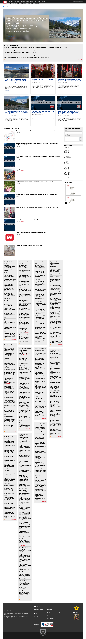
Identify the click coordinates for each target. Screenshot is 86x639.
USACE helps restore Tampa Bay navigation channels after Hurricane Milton (55, 370)
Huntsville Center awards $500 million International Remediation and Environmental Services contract (9, 308)
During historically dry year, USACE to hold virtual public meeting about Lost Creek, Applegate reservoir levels (24, 338)
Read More (11, 36)
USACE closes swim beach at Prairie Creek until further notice (40, 394)
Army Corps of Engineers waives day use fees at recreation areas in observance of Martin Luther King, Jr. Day (24, 575)
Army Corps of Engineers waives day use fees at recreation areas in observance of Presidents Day (9, 442)
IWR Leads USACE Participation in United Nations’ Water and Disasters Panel (55, 431)
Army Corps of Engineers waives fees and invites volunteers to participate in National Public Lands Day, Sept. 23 (24, 557)
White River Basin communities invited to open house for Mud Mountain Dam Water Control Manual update (24, 314)
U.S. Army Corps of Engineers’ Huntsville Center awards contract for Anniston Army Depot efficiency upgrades (9, 267)
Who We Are (13, 1)
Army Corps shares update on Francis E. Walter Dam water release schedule (9, 380)
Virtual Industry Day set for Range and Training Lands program (9, 335)
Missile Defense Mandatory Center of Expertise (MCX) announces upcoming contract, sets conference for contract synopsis (10, 276)
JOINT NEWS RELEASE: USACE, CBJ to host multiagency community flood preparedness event (24, 386)
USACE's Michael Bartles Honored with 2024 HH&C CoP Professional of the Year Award (56, 395)
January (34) (68, 164)
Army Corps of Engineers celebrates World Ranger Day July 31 (19, 52)
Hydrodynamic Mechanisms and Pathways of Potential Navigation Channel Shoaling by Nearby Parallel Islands (55, 270)
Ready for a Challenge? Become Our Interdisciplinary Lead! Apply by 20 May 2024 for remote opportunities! (55, 413)
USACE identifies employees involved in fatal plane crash (29, 220)
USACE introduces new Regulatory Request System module (24, 470)
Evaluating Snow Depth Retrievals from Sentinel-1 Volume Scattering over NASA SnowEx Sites (55, 313)
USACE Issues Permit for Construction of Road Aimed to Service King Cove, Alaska (24, 57)
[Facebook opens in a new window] (35, 606)
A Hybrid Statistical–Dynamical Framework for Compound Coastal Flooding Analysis (55, 321)
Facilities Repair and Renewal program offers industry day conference (10, 327)
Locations (35, 1)
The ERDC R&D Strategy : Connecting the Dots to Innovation (56, 341)
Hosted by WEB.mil (35, 624)
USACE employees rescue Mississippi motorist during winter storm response (24, 439)
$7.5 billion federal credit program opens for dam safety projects (25, 549)
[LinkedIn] (37, 606)
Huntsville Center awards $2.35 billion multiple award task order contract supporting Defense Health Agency (8, 286)
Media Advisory (7, 300)
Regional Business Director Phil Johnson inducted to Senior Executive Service (9, 514)
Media (39, 1)
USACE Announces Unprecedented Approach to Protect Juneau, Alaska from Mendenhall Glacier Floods (27, 20)
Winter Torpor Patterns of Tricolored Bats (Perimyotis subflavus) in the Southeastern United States (55, 279)
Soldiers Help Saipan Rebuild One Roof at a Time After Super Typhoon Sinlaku (24, 410)
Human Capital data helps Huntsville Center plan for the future (9, 321)
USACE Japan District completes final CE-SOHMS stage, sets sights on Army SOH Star (37, 207)
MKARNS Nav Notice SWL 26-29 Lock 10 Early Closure (40, 400)
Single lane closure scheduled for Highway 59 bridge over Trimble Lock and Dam (40, 386)
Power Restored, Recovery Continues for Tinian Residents (25, 418)
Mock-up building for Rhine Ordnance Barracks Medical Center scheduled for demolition (9, 356)
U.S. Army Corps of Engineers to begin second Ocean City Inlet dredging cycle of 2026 (9, 364)
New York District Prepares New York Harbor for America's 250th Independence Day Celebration (9, 410)
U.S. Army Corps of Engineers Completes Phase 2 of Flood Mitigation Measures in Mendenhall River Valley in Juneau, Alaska (34, 55)
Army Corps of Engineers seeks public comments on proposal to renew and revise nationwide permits (9, 479)
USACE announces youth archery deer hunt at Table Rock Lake (40, 406)
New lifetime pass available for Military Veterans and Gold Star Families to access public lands (25, 593)
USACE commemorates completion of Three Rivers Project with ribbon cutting (40, 413)
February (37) (68, 163)
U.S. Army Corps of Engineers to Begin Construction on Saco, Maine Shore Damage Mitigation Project (9, 419)
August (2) (68, 158)
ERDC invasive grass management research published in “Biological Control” (34, 181)
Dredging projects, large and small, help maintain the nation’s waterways (9, 348)
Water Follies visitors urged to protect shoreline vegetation (24, 330)
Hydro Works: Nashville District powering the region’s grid (30, 245)
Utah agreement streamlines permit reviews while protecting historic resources (35, 169)
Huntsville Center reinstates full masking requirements (9, 315)
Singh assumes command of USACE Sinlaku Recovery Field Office (24, 424)
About (9, 1)
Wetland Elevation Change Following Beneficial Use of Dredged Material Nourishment (36, 194)
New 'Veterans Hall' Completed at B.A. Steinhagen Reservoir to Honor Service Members (40, 366)
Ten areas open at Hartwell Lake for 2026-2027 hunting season (40, 289)
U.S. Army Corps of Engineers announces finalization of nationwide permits (9, 458)
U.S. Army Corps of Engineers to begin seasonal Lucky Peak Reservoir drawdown (24, 322)
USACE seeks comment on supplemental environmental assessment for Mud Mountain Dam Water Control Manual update (25, 267)
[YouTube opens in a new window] (42, 606)
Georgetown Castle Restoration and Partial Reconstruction (9, 427)
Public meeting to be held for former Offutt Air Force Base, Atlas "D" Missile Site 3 (25, 275)
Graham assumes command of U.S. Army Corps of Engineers (24, 507)
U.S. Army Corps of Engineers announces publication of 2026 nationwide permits (9, 450)
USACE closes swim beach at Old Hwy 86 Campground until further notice (39, 373)
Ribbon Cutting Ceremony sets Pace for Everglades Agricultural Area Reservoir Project (56, 362)
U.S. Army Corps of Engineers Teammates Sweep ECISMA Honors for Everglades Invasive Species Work (40, 326)
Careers (31, 1)
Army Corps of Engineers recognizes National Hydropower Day (9, 466)
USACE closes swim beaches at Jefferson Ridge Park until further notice (40, 352)
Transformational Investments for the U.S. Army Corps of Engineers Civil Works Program (25, 567)
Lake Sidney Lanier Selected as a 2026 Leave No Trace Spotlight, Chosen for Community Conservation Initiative (40, 275)
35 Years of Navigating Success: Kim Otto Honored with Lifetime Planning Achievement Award (40, 266)
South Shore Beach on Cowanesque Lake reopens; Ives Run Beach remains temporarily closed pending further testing (10, 373)
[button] (82, 1)
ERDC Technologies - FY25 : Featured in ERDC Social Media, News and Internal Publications (56, 334)
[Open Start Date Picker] (81, 138)
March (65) (68, 162)
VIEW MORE (79, 59)
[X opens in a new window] (40, 606)
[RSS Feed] (4, 59)
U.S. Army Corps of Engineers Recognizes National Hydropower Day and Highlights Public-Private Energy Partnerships (32, 47)
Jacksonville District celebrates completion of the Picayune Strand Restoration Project (55, 355)
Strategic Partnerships (21, 1)
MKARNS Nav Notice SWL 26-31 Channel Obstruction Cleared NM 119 (40, 359)
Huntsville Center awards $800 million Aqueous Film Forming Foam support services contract (9, 296)
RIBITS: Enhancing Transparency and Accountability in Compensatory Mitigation (54, 404)
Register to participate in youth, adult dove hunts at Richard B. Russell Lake (40, 296)
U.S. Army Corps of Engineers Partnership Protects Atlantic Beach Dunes (40, 311)
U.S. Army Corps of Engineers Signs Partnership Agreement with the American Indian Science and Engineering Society (25, 584)
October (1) (68, 156)
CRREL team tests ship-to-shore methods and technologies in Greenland (55, 293)
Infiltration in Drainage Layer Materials (55, 328)
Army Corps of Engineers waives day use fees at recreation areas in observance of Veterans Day (24, 541)
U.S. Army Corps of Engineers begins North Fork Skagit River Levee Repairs (25, 289)
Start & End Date (68, 135)
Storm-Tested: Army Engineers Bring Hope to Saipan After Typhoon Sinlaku (25, 404)
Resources (43, 1)
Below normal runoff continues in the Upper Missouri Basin (24, 283)
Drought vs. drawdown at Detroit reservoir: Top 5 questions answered (25, 295)
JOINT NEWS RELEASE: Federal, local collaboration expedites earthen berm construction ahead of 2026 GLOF (25, 395)
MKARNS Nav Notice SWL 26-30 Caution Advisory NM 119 (40, 380)
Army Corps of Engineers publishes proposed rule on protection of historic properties (24, 534)
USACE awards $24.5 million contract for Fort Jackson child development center (40, 317)
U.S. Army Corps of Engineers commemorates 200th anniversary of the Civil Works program (9, 506)
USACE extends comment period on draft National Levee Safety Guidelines (9, 497)
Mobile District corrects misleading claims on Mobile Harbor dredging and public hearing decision (40, 304)
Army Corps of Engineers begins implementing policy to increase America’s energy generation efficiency (24, 478)
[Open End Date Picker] (81, 140)
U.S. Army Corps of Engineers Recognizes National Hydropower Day (40, 283)
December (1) (68, 155)
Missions (27, 1)
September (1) (68, 157)
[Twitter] (6, 33)
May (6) (67, 160)
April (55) (67, 161)
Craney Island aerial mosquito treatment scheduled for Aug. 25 (31, 232)
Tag (66, 130)
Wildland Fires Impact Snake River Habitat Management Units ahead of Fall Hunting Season (38, 130)
